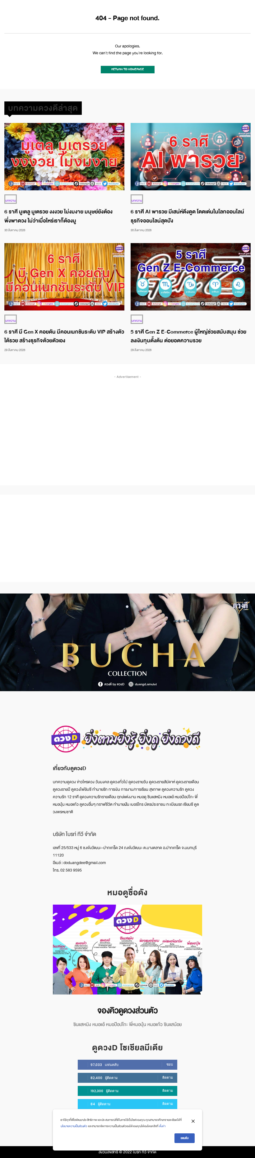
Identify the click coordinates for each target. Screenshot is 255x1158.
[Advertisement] (129, 423)
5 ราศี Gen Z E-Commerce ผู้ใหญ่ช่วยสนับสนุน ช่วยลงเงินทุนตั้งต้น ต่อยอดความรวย (188, 336)
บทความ (10, 200)
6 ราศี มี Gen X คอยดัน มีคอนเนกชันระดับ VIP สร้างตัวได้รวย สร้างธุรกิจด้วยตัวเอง (64, 336)
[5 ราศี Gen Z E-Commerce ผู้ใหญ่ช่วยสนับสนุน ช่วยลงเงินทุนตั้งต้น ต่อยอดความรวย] (191, 276)
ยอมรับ (184, 1138)
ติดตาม (167, 1077)
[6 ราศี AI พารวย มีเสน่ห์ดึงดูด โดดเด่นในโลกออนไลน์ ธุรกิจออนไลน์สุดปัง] (191, 156)
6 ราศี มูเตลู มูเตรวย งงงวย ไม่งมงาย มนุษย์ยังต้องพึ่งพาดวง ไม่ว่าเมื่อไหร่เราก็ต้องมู (58, 216)
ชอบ (169, 1064)
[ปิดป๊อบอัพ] (193, 1121)
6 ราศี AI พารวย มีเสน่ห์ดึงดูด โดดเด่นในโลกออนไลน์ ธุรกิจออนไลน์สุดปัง (187, 216)
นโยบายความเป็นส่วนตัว (74, 1126)
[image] (127, 949)
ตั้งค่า (162, 1126)
